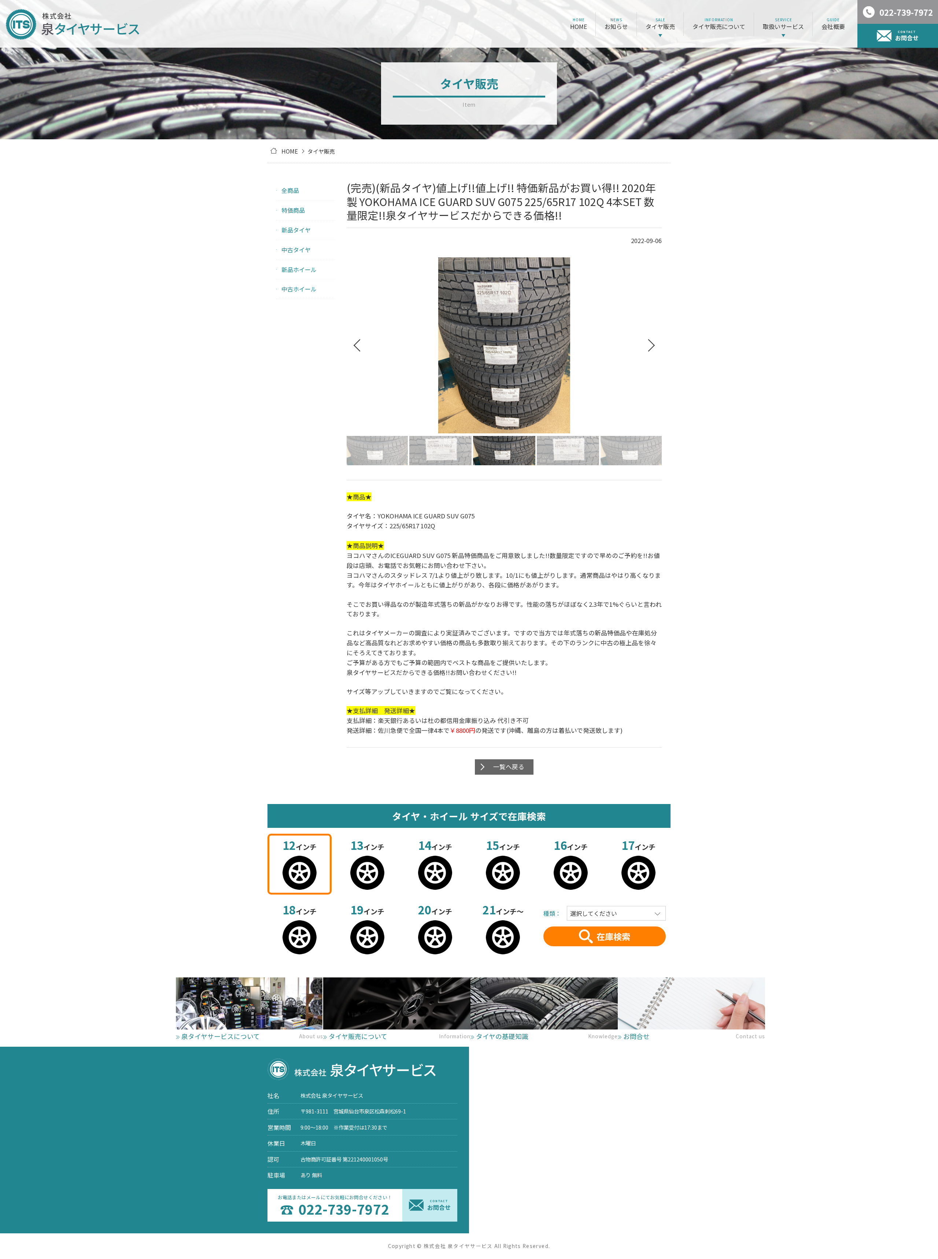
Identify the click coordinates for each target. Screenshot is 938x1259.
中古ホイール (299, 289)
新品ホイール (299, 269)
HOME (289, 151)
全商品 (290, 190)
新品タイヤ (296, 229)
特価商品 (293, 210)
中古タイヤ (296, 249)
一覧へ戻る (508, 766)
